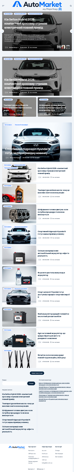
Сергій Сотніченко (44, 391)
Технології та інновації (35, 59)
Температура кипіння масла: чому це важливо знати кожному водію (18, 404)
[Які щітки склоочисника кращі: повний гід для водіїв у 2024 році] (19, 358)
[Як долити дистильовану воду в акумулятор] (19, 275)
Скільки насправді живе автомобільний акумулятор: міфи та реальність (17, 429)
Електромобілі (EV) (20, 59)
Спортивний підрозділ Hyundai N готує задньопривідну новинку (16, 421)
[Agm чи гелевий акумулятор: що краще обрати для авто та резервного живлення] (19, 337)
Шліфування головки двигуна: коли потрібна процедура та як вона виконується (17, 413)
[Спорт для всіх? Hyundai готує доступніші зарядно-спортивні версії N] (19, 296)
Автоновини (8, 59)
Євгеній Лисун (43, 387)
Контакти (31, 469)
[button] (3, 6)
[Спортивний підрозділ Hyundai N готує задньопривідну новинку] (37, 142)
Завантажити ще (37, 373)
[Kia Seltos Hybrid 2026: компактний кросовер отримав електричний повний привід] (37, 76)
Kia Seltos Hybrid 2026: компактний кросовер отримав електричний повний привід (17, 396)
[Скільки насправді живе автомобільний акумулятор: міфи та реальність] (19, 255)
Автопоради (8, 14)
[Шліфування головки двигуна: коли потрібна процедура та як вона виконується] (55, 107)
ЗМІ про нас (40, 469)
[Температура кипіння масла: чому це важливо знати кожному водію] (37, 31)
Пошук (4, 380)
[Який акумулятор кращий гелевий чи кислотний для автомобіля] (19, 317)
